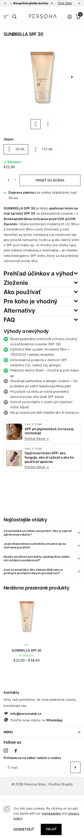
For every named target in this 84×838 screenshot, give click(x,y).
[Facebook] (16, 751)
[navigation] (5, 3)
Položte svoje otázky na (36, 720)
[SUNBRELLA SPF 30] (26, 616)
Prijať (51, 829)
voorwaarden (51, 813)
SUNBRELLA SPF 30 (26, 650)
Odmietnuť (23, 829)
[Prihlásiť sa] (69, 16)
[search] (14, 17)
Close (42, 732)
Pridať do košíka (50, 180)
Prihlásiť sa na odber (75, 767)
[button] (16, 176)
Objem (9, 139)
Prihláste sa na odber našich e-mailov (32, 758)
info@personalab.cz (25, 713)
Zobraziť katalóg (6, 17)
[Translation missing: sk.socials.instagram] (6, 750)
